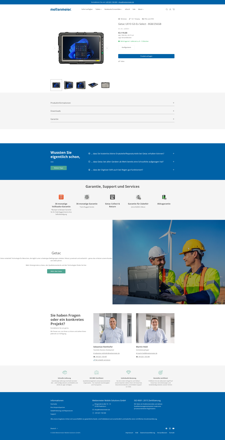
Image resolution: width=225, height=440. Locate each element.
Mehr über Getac (56, 271)
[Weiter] (107, 48)
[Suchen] (166, 9)
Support (53, 414)
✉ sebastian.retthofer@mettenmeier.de (106, 353)
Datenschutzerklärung (147, 433)
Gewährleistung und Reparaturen (62, 411)
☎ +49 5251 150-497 (100, 357)
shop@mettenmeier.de (126, 2)
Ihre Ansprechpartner (58, 407)
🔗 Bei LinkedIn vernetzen (101, 360)
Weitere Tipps (58, 168)
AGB (136, 433)
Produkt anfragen (146, 56)
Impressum (129, 433)
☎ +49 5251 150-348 (143, 357)
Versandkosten (162, 433)
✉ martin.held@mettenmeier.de (146, 353)
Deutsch (53, 428)
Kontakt (171, 433)
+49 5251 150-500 (111, 2)
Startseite (54, 404)
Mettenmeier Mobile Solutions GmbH (68, 433)
